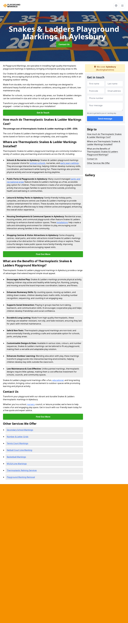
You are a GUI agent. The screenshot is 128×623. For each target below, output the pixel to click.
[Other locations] (116, 5)
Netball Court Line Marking (19, 450)
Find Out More (43, 254)
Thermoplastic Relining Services (22, 470)
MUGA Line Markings (17, 463)
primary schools (37, 163)
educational (58, 380)
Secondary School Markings (20, 429)
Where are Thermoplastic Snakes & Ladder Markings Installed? (103, 143)
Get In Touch (43, 112)
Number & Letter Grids (17, 436)
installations (62, 222)
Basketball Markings (16, 456)
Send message (105, 118)
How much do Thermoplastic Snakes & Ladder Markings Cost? (104, 136)
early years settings (69, 163)
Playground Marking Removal (21, 477)
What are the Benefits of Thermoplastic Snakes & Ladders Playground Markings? (102, 151)
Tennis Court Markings (17, 443)
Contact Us (64, 44)
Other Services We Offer (98, 163)
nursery (30, 404)
